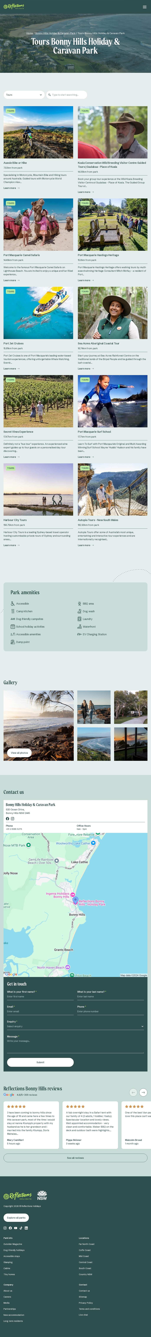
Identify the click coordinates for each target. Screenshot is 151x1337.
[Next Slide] (143, 1092)
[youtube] (15, 1228)
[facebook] (7, 818)
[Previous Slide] (133, 1092)
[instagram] (12, 818)
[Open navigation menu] (144, 7)
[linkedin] (26, 1228)
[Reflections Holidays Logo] (14, 6)
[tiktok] (20, 1228)
